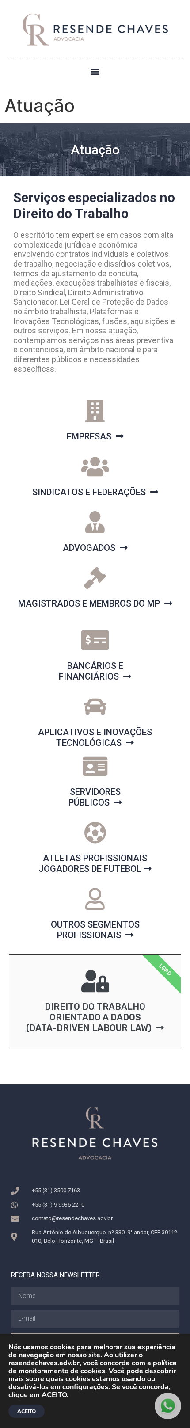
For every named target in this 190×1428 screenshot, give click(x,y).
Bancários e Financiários (91, 671)
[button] (95, 71)
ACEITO (26, 1411)
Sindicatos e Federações (91, 492)
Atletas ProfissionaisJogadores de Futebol (92, 863)
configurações (85, 1387)
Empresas (91, 436)
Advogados (91, 547)
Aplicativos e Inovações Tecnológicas (95, 737)
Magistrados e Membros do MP (91, 603)
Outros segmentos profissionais (95, 929)
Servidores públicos (94, 797)
